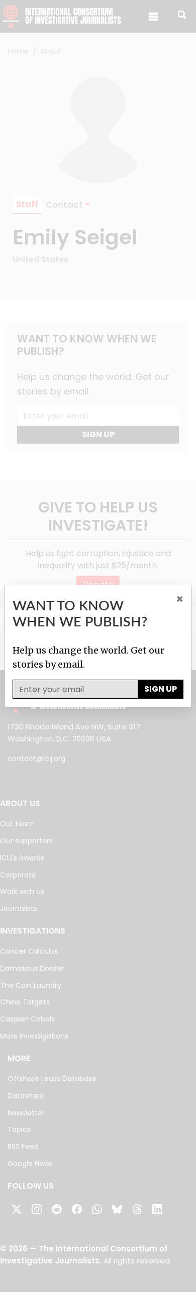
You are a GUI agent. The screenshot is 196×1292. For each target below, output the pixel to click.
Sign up (160, 689)
